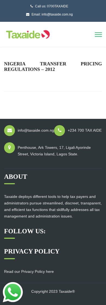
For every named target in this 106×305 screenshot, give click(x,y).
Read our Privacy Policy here (29, 271)
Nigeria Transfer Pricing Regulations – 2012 (53, 66)
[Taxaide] (28, 34)
